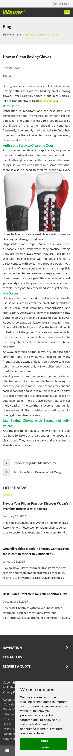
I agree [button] (43, 740)
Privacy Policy (12, 692)
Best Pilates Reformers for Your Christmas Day (35, 594)
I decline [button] (44, 747)
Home (10, 34)
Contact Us (12, 657)
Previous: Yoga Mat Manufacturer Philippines (34, 463)
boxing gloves (48, 100)
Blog (19, 34)
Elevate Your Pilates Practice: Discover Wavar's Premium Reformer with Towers (35, 506)
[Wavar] (14, 12)
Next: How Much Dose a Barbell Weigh (38, 472)
